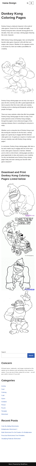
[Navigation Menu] (31, 3)
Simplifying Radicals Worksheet (10, 438)
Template (4, 411)
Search (3, 352)
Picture (3, 405)
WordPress (24, 464)
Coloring (3, 392)
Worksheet (4, 414)
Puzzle (3, 408)
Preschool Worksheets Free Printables (13, 435)
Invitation (4, 401)
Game (3, 398)
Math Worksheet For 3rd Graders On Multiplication (16, 432)
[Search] (27, 3)
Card (2, 389)
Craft (2, 395)
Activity (3, 386)
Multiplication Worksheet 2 (9, 429)
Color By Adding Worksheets (10, 426)
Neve (10, 464)
